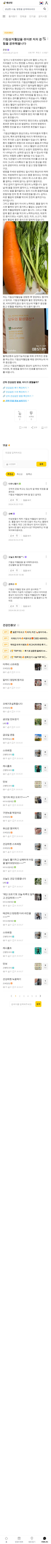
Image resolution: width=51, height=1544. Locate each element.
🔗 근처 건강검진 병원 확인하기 (17, 396)
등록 (41, 464)
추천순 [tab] (10, 474)
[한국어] (41, 3)
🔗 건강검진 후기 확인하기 (15, 387)
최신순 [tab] (20, 474)
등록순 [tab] (29, 474)
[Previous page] (11, 996)
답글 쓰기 (27, 500)
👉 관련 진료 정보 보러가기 (15, 400)
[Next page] (40, 996)
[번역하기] (44, 39)
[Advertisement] (25, 24)
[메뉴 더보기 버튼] (4, 16)
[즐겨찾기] (18, 625)
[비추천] (17, 500)
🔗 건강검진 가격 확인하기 (15, 392)
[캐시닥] (8, 3)
